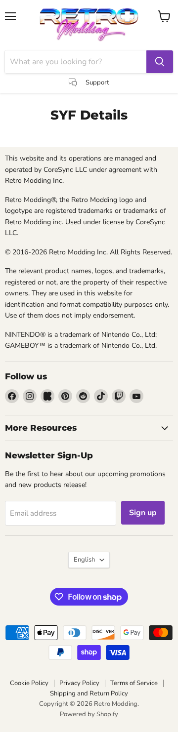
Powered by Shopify (89, 714)
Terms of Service (134, 683)
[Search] (159, 61)
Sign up (143, 512)
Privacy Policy (79, 683)
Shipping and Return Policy (89, 693)
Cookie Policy (29, 683)
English (84, 559)
